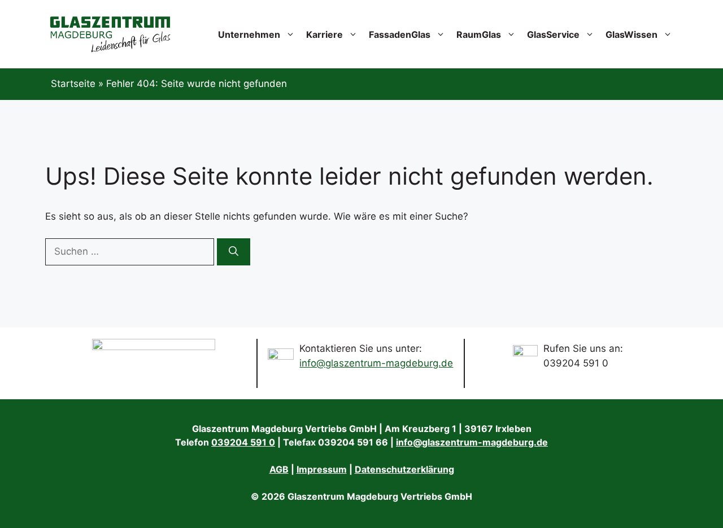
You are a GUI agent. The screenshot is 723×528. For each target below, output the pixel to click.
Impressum (322, 469)
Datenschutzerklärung (404, 469)
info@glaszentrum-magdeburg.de (376, 363)
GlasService (553, 34)
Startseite (73, 83)
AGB (279, 469)
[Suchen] (233, 251)
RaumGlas (478, 34)
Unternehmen (249, 34)
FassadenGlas (399, 34)
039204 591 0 (243, 442)
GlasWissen (631, 34)
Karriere (324, 34)
